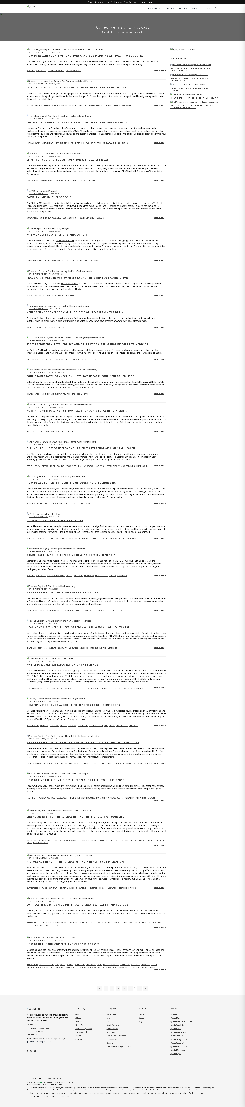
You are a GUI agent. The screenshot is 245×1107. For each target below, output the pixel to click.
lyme (57, 965)
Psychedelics (99, 359)
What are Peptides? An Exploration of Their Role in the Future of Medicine (83, 742)
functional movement (64, 538)
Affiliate (78, 1018)
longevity (45, 105)
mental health (48, 143)
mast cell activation (55, 967)
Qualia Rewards (113, 1039)
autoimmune (40, 295)
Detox (39, 431)
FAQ (108, 1021)
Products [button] (153, 8)
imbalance (135, 965)
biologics (39, 610)
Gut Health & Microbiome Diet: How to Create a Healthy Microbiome (77, 904)
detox (48, 359)
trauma (30, 295)
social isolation (62, 180)
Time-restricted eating (36, 840)
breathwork (58, 359)
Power (47, 431)
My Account (111, 1014)
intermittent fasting (124, 840)
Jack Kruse (133, 725)
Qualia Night (175, 1053)
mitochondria (58, 105)
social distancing (79, 180)
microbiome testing (127, 888)
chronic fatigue (46, 965)
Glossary (142, 1018)
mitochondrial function (76, 105)
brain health (32, 798)
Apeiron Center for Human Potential (81, 601)
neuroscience (51, 327)
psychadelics (87, 359)
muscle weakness (111, 965)
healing (61, 295)
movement (128, 688)
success (95, 538)
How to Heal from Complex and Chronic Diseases (63, 944)
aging (37, 105)
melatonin (84, 840)
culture (52, 648)
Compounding (106, 763)
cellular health (96, 725)
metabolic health (91, 688)
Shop (194, 8)
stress (68, 359)
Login (109, 1018)
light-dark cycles (40, 843)
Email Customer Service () (47, 1038)
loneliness (74, 648)
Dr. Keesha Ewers (69, 283)
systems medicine (73, 71)
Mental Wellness (58, 431)
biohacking (131, 538)
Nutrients (31, 431)
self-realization (34, 143)
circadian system (106, 840)
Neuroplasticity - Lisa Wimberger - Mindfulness (190, 79)
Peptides (30, 610)
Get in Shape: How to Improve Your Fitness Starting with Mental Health (81, 448)
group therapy (113, 466)
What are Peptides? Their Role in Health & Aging (63, 592)
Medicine (69, 763)
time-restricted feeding (57, 840)
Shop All (173, 1014)
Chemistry (59, 763)
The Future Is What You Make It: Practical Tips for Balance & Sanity (77, 122)
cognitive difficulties (36, 967)
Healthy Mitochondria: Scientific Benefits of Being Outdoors (73, 705)
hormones (57, 610)
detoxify (152, 967)
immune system (55, 218)
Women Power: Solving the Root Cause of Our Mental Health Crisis (77, 410)
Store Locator (112, 1028)
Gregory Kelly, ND (37, 479)
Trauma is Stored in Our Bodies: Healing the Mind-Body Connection (77, 277)
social (80, 394)
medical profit (97, 922)
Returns (110, 1043)
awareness (88, 466)
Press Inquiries (81, 1021)
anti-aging (126, 105)
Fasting (47, 261)
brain (86, 394)
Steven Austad (72, 261)
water (112, 725)
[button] (202, 8)
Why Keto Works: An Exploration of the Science (62, 664)
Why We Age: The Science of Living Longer (57, 234)
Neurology (49, 763)
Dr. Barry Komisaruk (47, 318)
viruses (30, 925)
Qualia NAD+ (175, 1028)
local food (113, 888)
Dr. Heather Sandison (38, 52)
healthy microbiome (68, 888)
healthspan (106, 105)
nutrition (118, 688)
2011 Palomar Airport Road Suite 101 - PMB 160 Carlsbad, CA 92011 (38, 1031)
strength (138, 688)
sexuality (39, 327)
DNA (86, 610)
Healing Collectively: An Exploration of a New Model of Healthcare (78, 627)
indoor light (122, 725)
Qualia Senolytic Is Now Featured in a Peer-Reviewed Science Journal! (120, 2)
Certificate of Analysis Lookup (119, 1046)
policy (51, 180)
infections (78, 575)
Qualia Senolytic (177, 1025)
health (122, 538)
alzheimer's (41, 71)
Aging (29, 261)
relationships (69, 394)
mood (78, 538)
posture (50, 538)
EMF (106, 725)
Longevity (37, 261)
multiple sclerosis (59, 798)
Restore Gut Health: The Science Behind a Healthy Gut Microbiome (76, 861)
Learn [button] (182, 8)
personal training (74, 466)
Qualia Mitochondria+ (179, 1046)
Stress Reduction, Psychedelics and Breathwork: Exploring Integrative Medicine (88, 344)
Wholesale (79, 1039)
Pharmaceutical (81, 763)
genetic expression (129, 922)
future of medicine (115, 610)
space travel (145, 922)
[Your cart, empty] (214, 8)
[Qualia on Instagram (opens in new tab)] (31, 1051)
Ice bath (30, 466)
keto (29, 688)
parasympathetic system (130, 967)
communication (33, 394)
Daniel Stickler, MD (37, 739)
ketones (104, 688)
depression (122, 575)
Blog (140, 1021)
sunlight (44, 725)
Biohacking (131, 763)
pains (99, 965)
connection (123, 143)
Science (140, 763)
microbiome (157, 922)
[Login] (208, 8)
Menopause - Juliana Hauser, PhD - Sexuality (190, 89)
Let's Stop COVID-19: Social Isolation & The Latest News (68, 159)
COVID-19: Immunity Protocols (49, 197)
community (63, 648)
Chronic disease (60, 922)
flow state (91, 143)
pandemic (92, 180)
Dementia (31, 575)
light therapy (152, 840)
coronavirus (32, 180)
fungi (44, 888)
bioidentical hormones (73, 610)
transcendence (63, 143)
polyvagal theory (110, 967)
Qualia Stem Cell (177, 1036)
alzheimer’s (41, 575)
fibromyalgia (32, 965)
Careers (78, 1036)
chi (60, 503)
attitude (86, 538)
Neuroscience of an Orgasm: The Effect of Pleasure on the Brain (75, 312)
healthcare (84, 922)
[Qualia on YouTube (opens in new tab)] (35, 1051)
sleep (42, 688)
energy (55, 503)
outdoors (54, 725)
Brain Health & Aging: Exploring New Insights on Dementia (71, 555)
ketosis (35, 688)
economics (43, 648)
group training (128, 466)
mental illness (101, 575)
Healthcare (32, 648)
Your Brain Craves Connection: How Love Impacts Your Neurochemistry (80, 376)
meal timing (140, 840)
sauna (38, 466)
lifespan (117, 105)
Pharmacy (94, 763)
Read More (159, 70)
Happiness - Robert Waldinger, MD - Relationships (190, 69)
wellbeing (54, 925)
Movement (31, 538)
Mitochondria (33, 503)
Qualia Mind (175, 1018)
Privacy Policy (80, 1025)
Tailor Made (119, 763)
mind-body (51, 295)
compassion (99, 466)
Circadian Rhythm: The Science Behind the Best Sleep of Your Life (75, 816)
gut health (53, 888)
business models (112, 922)
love (44, 394)
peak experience (78, 143)
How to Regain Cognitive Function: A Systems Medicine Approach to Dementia (85, 55)
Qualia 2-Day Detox (178, 1039)
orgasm (30, 327)
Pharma (38, 763)
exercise (41, 538)
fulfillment (111, 143)
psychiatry (89, 575)
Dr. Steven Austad (64, 240)
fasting (30, 105)
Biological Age (58, 261)
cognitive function (56, 71)
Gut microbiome (34, 888)
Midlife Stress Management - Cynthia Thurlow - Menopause (192, 106)
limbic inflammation (74, 967)
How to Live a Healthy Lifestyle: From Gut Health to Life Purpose (75, 780)
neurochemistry (54, 394)
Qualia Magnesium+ (178, 1050)
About (77, 1014)
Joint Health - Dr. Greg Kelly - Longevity (194, 98)
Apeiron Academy (115, 601)
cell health (45, 503)
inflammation (94, 105)
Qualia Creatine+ (177, 1043)
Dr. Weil (76, 359)
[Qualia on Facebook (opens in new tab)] (27, 1051)
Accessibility (111, 1032)
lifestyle (104, 538)
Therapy (148, 763)
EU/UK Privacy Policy (83, 1028)
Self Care (71, 431)
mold (62, 965)
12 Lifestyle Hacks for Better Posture (55, 520)
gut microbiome (113, 798)
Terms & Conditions (83, 1032)
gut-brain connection (88, 888)
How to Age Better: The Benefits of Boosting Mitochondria (71, 482)
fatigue (154, 965)
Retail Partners (113, 1025)
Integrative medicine (35, 359)
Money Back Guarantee (116, 1036)
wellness (70, 295)
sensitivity (125, 965)
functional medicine (56, 575)
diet (111, 688)
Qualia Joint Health (178, 1032)
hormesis (101, 610)
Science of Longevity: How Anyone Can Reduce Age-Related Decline (76, 87)
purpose (101, 143)
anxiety (112, 575)
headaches (91, 965)
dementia (31, 71)
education (73, 922)
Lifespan (84, 261)
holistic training (57, 466)
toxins (69, 575)
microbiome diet (34, 922)
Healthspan (94, 261)
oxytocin (62, 327)
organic (103, 888)
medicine (94, 648)
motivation (70, 688)
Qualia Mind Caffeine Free (181, 1021)
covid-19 (43, 180)
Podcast (141, 1014)
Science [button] (168, 8)
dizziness (145, 965)
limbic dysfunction (92, 967)
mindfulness (141, 798)
